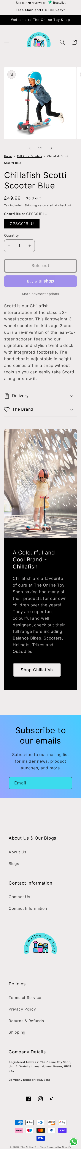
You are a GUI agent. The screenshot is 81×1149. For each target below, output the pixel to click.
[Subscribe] (66, 783)
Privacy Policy (22, 1009)
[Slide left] (30, 148)
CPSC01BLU (25, 224)
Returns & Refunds (26, 1021)
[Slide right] (51, 148)
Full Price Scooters (29, 156)
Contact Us (19, 896)
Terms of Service (25, 997)
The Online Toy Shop (33, 1147)
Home (8, 156)
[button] (7, 42)
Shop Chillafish (37, 669)
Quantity (11, 235)
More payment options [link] (40, 294)
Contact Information (28, 908)
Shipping (30, 205)
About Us (17, 852)
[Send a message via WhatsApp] (74, 1142)
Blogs (14, 863)
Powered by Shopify (59, 1147)
